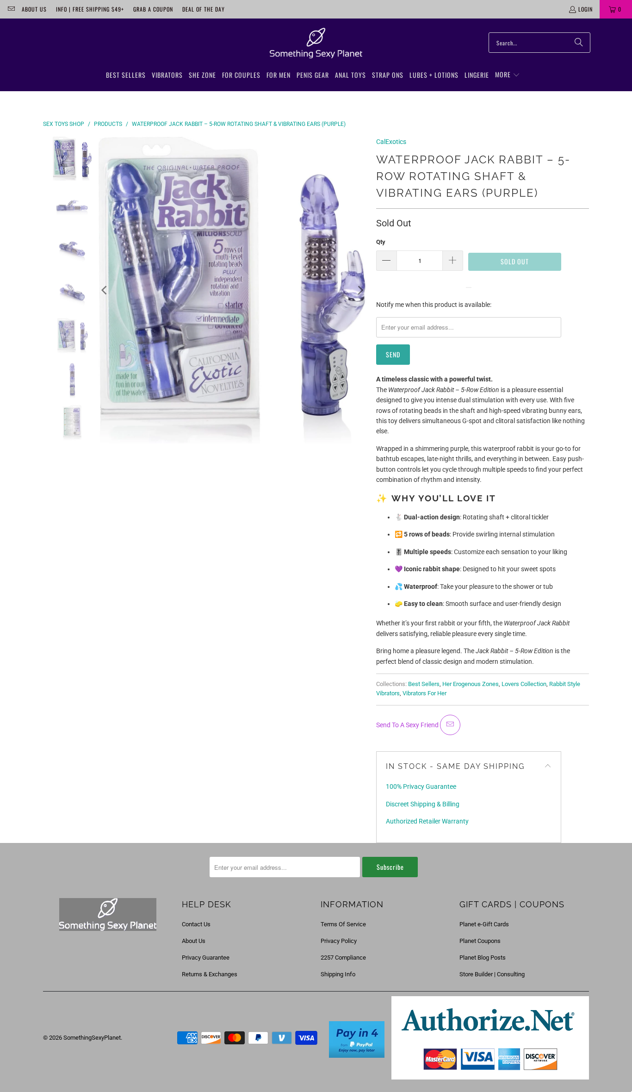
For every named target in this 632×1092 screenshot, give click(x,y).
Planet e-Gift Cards (484, 924)
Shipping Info (338, 974)
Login (585, 9)
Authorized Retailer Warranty (427, 821)
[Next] (360, 290)
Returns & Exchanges (209, 974)
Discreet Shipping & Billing (422, 804)
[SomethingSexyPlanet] (316, 43)
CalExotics (391, 141)
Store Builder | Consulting (492, 974)
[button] (507, 75)
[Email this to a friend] (450, 725)
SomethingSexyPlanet (92, 1037)
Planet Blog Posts (482, 957)
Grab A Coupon (153, 9)
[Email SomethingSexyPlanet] (11, 9)
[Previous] (105, 290)
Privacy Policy (339, 940)
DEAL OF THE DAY (203, 9)
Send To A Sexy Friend (408, 725)
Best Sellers (424, 683)
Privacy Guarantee (205, 957)
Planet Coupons (480, 940)
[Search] (578, 42)
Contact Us (196, 924)
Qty (380, 241)
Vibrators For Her (424, 693)
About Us (34, 9)
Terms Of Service (343, 924)
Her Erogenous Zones (470, 683)
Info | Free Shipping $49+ (90, 9)
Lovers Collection (524, 683)
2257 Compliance (343, 957)
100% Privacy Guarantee (421, 786)
